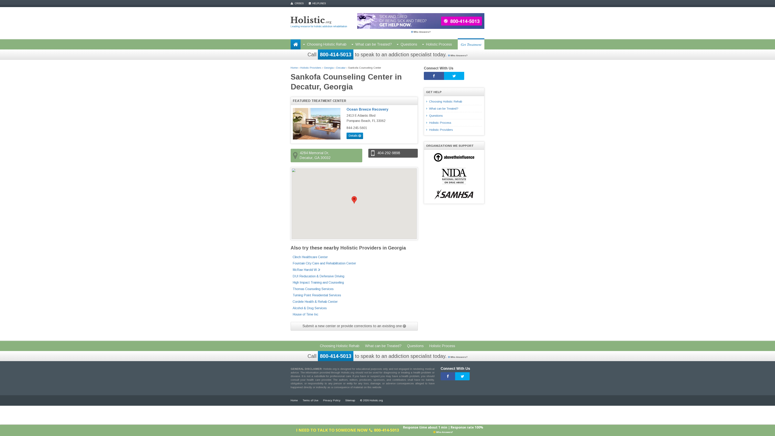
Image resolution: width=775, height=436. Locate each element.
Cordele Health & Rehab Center (315, 301)
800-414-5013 (335, 54)
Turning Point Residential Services (317, 295)
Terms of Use (310, 400)
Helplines (319, 3)
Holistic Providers (310, 67)
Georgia (329, 67)
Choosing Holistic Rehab (327, 44)
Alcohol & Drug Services (310, 308)
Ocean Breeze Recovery (367, 109)
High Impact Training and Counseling (318, 282)
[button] (354, 200)
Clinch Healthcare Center (310, 257)
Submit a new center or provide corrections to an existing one (353, 326)
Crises (299, 3)
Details (353, 135)
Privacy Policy (331, 400)
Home (294, 67)
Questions (409, 44)
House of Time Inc (305, 314)
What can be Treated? (373, 44)
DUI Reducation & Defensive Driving (318, 276)
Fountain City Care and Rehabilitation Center (324, 263)
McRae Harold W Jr (306, 269)
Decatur (341, 67)
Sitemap (350, 400)
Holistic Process (439, 44)
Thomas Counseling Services (313, 289)
